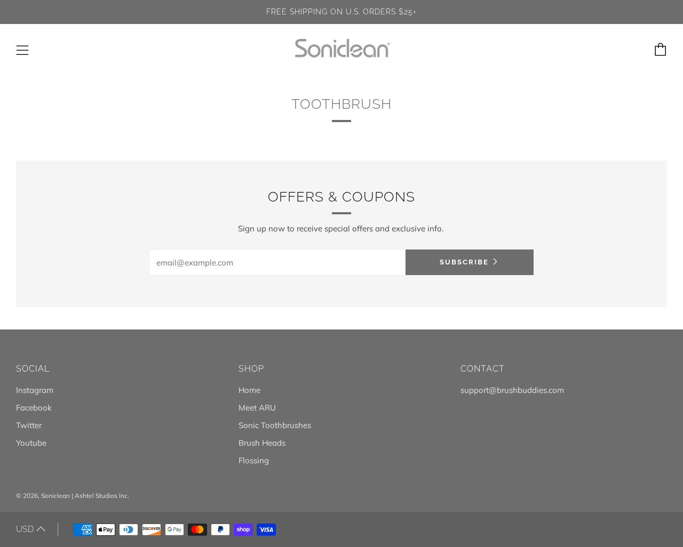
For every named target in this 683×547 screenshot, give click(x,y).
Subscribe (464, 262)
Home (249, 390)
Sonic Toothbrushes (275, 425)
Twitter (29, 425)
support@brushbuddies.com (512, 390)
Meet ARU (257, 408)
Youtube (31, 443)
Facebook (34, 408)
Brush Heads (262, 443)
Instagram (34, 390)
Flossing (254, 460)
